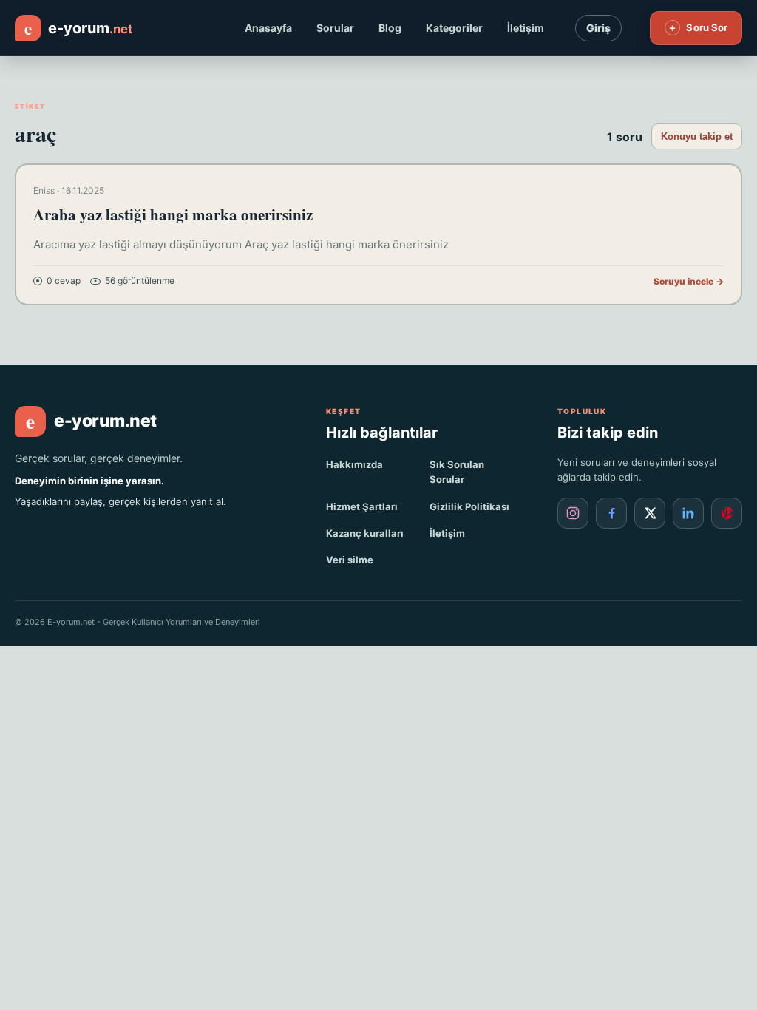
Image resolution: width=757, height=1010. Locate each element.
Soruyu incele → (689, 281)
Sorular (335, 27)
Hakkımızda (354, 464)
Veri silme (349, 560)
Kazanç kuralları (365, 533)
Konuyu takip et (697, 136)
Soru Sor (697, 27)
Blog (389, 27)
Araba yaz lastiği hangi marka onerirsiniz (173, 214)
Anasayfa (268, 27)
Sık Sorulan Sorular (457, 471)
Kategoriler (454, 27)
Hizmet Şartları (362, 506)
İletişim (525, 27)
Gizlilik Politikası (469, 506)
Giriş (598, 27)
